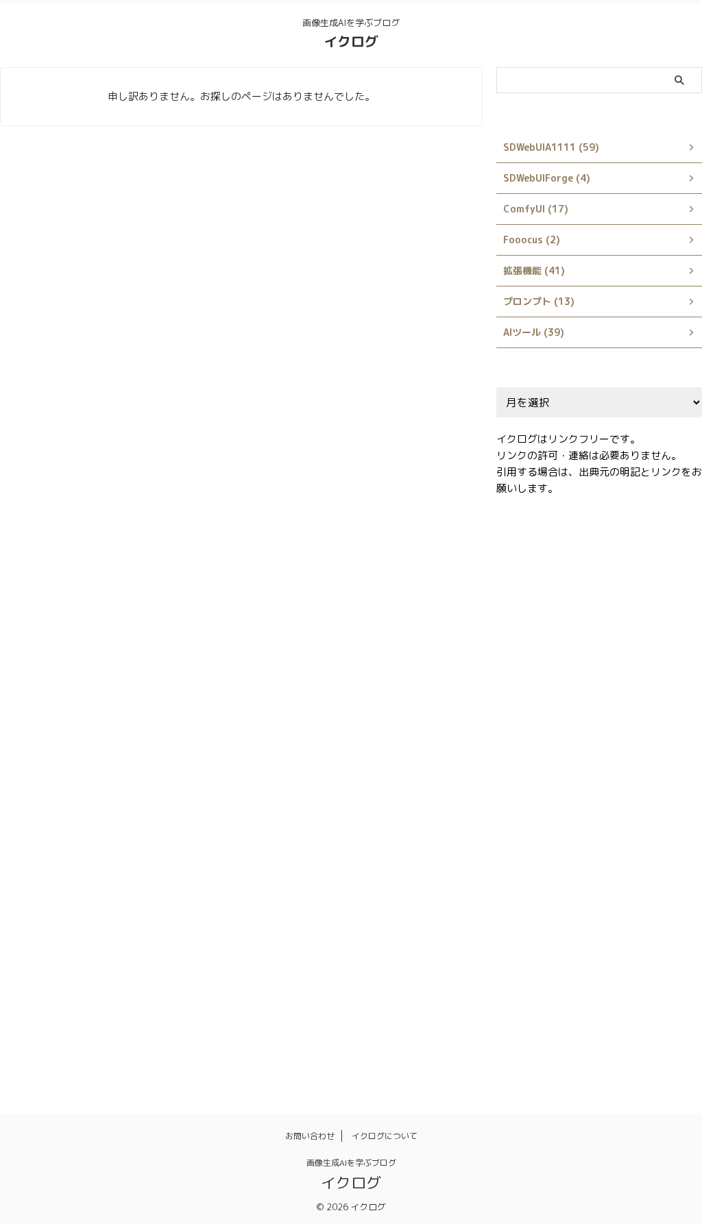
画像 (515, 1021)
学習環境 (572, 992)
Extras (579, 638)
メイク (585, 933)
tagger (521, 815)
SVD (652, 785)
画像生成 (563, 1021)
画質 (612, 1021)
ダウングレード (537, 903)
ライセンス (643, 933)
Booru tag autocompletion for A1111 (588, 579)
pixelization (663, 726)
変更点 (519, 992)
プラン (661, 903)
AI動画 (519, 549)
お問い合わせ (310, 1136)
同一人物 (630, 962)
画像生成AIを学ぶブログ (351, 1162)
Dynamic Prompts (544, 608)
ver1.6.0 (576, 815)
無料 (661, 992)
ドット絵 (608, 903)
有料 (621, 992)
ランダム (524, 962)
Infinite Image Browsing (557, 697)
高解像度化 (528, 1050)
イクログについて (384, 1136)
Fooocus (634, 638)
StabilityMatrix (602, 756)
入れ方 (577, 962)
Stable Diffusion (542, 785)
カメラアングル (621, 844)
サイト (594, 874)
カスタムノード (537, 844)
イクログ (351, 41)
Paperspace (589, 726)
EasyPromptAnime (643, 608)
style (611, 785)
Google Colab (535, 667)
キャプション (532, 874)
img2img (604, 667)
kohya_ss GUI (660, 697)
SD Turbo (526, 756)
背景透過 (661, 1021)
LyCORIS (524, 726)
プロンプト (528, 933)
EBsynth (524, 638)
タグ (639, 874)
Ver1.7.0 (633, 815)
